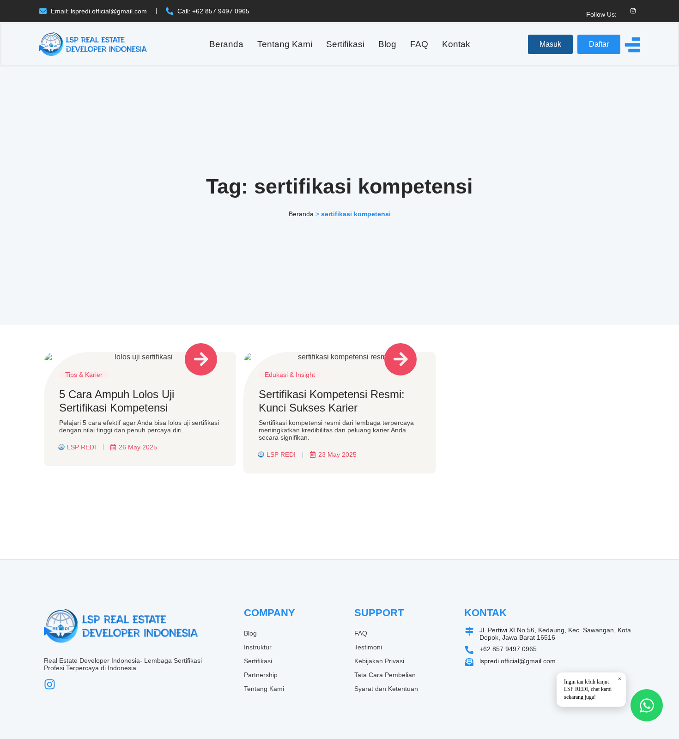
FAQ (419, 44)
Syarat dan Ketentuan (386, 688)
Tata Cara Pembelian (385, 674)
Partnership (261, 674)
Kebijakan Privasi (379, 661)
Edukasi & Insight (290, 374)
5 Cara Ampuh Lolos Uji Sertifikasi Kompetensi (116, 401)
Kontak (456, 44)
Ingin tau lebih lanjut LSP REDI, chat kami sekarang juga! (592, 688)
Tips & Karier (84, 374)
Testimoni (368, 647)
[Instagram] (633, 11)
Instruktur (258, 647)
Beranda (226, 44)
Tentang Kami (284, 44)
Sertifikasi (345, 44)
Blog (387, 44)
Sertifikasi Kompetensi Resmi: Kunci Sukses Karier (332, 401)
